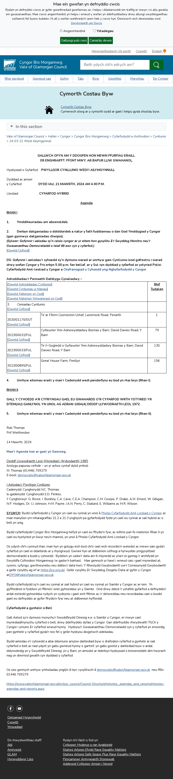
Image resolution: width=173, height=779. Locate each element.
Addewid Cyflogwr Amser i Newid (87, 764)
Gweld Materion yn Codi (25, 294)
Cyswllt (141, 51)
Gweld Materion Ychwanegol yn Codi (34, 298)
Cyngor (65, 136)
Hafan (52, 136)
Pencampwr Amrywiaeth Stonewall (88, 759)
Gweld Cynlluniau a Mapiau (27, 289)
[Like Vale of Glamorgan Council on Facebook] (10, 708)
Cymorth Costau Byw (76, 107)
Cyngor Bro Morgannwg (91, 136)
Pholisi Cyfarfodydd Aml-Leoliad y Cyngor (131, 513)
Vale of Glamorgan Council (25, 136)
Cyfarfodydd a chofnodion (130, 136)
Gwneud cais (42, 79)
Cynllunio (159, 136)
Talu (81, 79)
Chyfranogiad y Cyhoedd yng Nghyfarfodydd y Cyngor (105, 269)
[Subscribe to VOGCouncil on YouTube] (19, 708)
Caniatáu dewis (101, 40)
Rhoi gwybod (14, 79)
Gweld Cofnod (18, 250)
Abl (9, 745)
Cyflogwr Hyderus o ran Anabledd (87, 745)
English (157, 51)
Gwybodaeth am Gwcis (86, 23)
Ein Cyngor (160, 79)
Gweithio (114, 79)
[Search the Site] (156, 65)
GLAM (12, 754)
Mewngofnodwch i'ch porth (111, 51)
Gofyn (64, 79)
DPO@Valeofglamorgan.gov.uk (31, 575)
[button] (12, 126)
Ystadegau (105, 31)
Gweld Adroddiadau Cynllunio (29, 284)
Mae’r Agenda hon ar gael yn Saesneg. (36, 451)
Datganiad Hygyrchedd (24, 717)
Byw (95, 79)
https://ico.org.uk (52, 570)
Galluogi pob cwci (74, 40)
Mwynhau (137, 79)
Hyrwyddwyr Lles (20, 759)
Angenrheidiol (73, 31)
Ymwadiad (14, 727)
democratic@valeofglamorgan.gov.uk (44, 475)
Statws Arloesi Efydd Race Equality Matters (94, 750)
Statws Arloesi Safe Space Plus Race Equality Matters (102, 754)
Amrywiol (14, 750)
